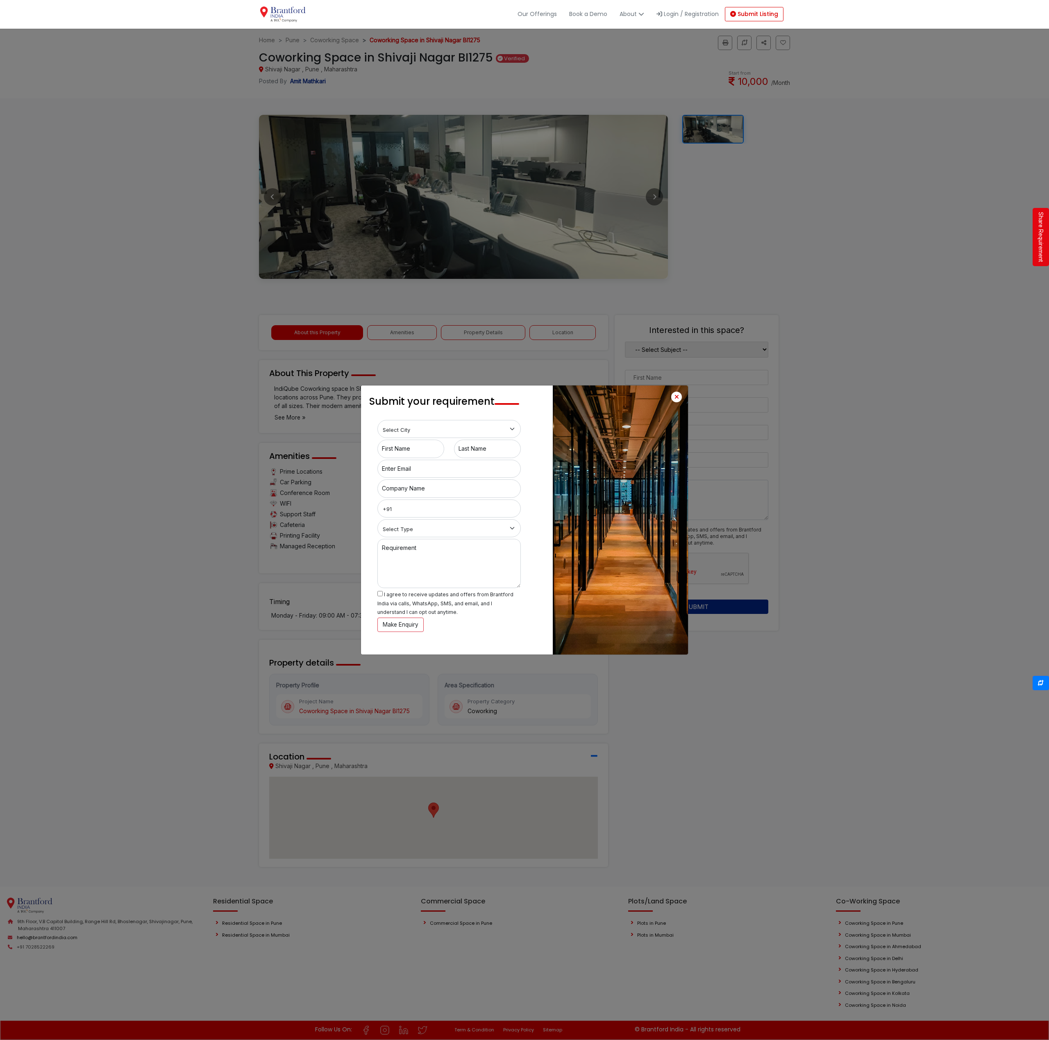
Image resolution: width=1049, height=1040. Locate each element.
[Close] (676, 397)
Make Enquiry (400, 624)
